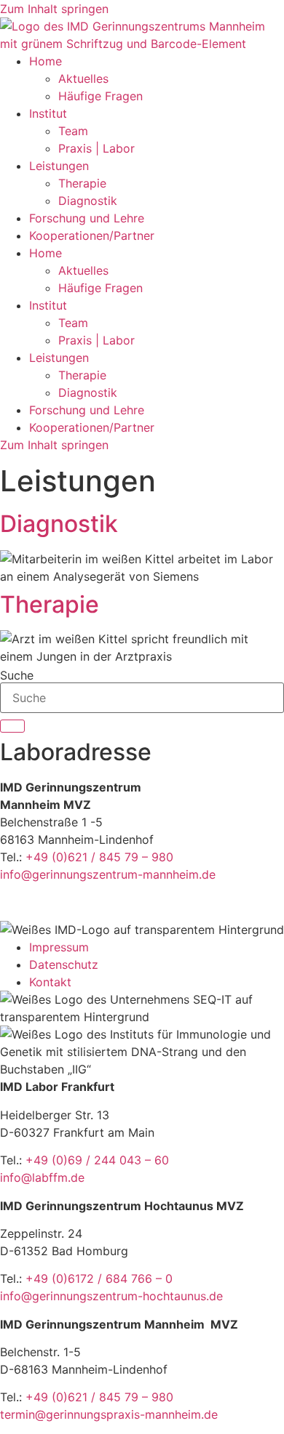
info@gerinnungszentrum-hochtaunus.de (111, 1296)
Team (73, 131)
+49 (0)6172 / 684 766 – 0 (99, 1278)
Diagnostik (87, 200)
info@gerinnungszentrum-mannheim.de (108, 874)
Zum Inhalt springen (54, 8)
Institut (48, 113)
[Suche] (12, 726)
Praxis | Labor (96, 148)
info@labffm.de (42, 1177)
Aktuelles (83, 78)
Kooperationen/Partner (91, 235)
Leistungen (59, 165)
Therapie (82, 183)
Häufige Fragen (100, 96)
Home (45, 61)
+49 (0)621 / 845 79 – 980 (99, 857)
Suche (16, 675)
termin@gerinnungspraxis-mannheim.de (109, 1414)
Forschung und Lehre (86, 218)
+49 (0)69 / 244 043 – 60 (97, 1160)
